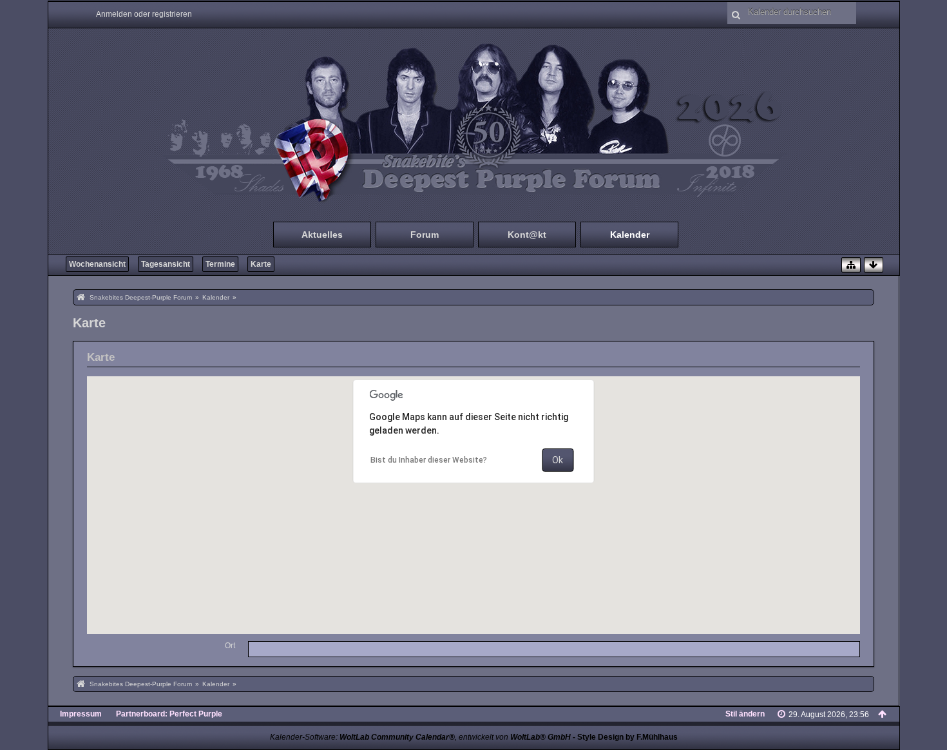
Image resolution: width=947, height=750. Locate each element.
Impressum (81, 713)
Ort (230, 645)
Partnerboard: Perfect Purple (169, 713)
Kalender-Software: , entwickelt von (420, 737)
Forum (424, 234)
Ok (557, 460)
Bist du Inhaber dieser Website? (428, 460)
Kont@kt (527, 234)
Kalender (629, 234)
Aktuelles (322, 234)
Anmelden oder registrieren (144, 14)
